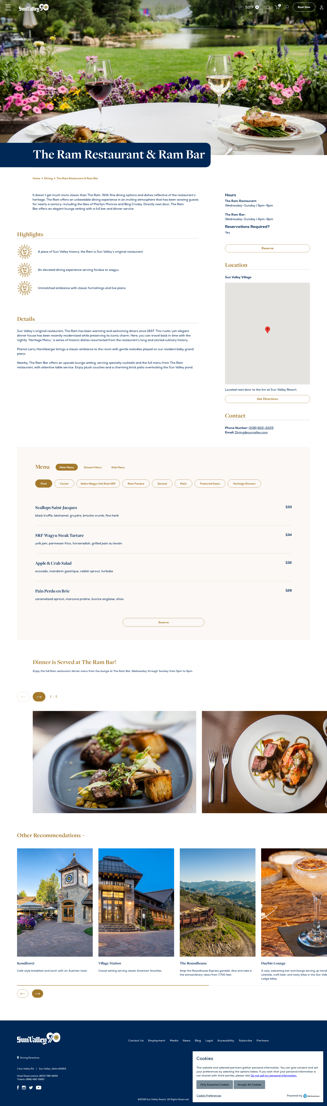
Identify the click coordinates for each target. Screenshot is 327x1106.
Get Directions (267, 399)
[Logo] (34, 7)
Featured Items (210, 483)
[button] (267, 330)
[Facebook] (18, 1087)
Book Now (304, 7)
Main (183, 483)
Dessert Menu (93, 467)
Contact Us (136, 1040)
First (44, 483)
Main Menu (66, 467)
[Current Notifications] (268, 7)
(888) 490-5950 (35, 1079)
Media (174, 1040)
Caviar (64, 483)
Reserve (267, 248)
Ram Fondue (136, 483)
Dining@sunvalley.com (251, 432)
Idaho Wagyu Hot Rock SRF (98, 483)
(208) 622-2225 (261, 428)
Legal (209, 1040)
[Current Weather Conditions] (257, 7)
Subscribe (245, 1040)
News (186, 1040)
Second (162, 483)
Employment (156, 1040)
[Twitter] (30, 1087)
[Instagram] (23, 1087)
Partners (263, 1040)
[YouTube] (38, 1087)
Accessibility (225, 1040)
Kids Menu (118, 467)
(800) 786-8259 (48, 1075)
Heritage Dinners (244, 483)
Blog (198, 1040)
